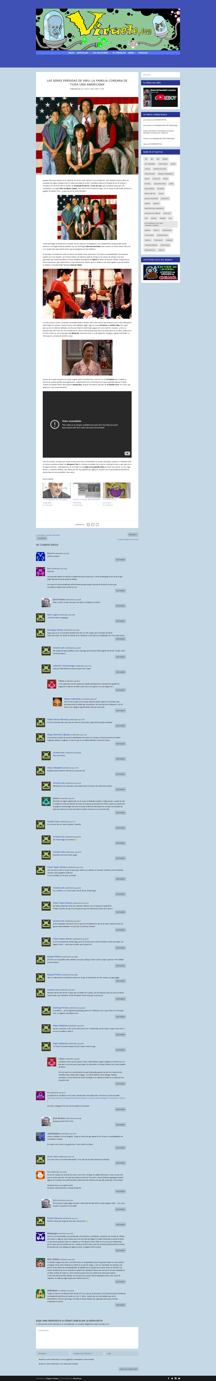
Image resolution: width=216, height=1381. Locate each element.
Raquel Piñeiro (54, 956)
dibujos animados (165, 174)
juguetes (165, 198)
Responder (120, 560)
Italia (161, 194)
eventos (156, 179)
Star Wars (149, 235)
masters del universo (154, 208)
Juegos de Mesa (151, 198)
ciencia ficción (159, 169)
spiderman (166, 230)
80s (152, 159)
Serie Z (156, 230)
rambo (163, 218)
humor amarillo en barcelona (154, 131)
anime (165, 159)
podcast (143, 53)
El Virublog (119, 53)
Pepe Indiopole (54, 767)
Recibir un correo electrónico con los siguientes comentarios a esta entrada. (66, 1359)
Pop (146, 218)
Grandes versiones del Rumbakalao (86, 499)
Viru (55, 1200)
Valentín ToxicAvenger (64, 665)
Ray (49, 568)
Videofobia (165, 245)
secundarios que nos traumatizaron (154, 224)
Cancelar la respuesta (87, 1320)
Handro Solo (53, 821)
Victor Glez (52, 1156)
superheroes (162, 235)
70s (146, 159)
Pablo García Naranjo (57, 719)
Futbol (148, 184)
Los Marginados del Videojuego (55, 499)
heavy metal (150, 194)
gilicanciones (160, 184)
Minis (131, 53)
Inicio (71, 53)
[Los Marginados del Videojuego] (57, 490)
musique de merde (152, 213)
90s (158, 159)
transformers (151, 245)
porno (154, 218)
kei (48, 1171)
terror (169, 240)
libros (147, 203)
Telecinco (158, 240)
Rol (170, 218)
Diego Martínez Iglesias (59, 734)
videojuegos (150, 250)
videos (161, 250)
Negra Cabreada (72, 698)
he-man (160, 189)
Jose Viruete (85, 89)
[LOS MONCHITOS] (117, 490)
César (68, 1320)
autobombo (150, 164)
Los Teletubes (100, 53)
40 (101, 89)
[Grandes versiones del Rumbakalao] (87, 490)
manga (156, 203)
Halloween (149, 189)
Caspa (173, 164)
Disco (147, 179)
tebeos (148, 240)
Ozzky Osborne (54, 1218)
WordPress (77, 1378)
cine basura (150, 174)
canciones (162, 164)
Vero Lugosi (53, 614)
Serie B (147, 230)
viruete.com (59, 647)
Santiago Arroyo (55, 630)
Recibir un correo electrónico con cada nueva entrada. (58, 1364)
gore (171, 184)
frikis (165, 179)
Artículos (82, 53)
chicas (147, 169)
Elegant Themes (52, 1378)
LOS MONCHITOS (110, 499)
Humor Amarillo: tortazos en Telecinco (158, 132)
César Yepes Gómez (57, 867)
